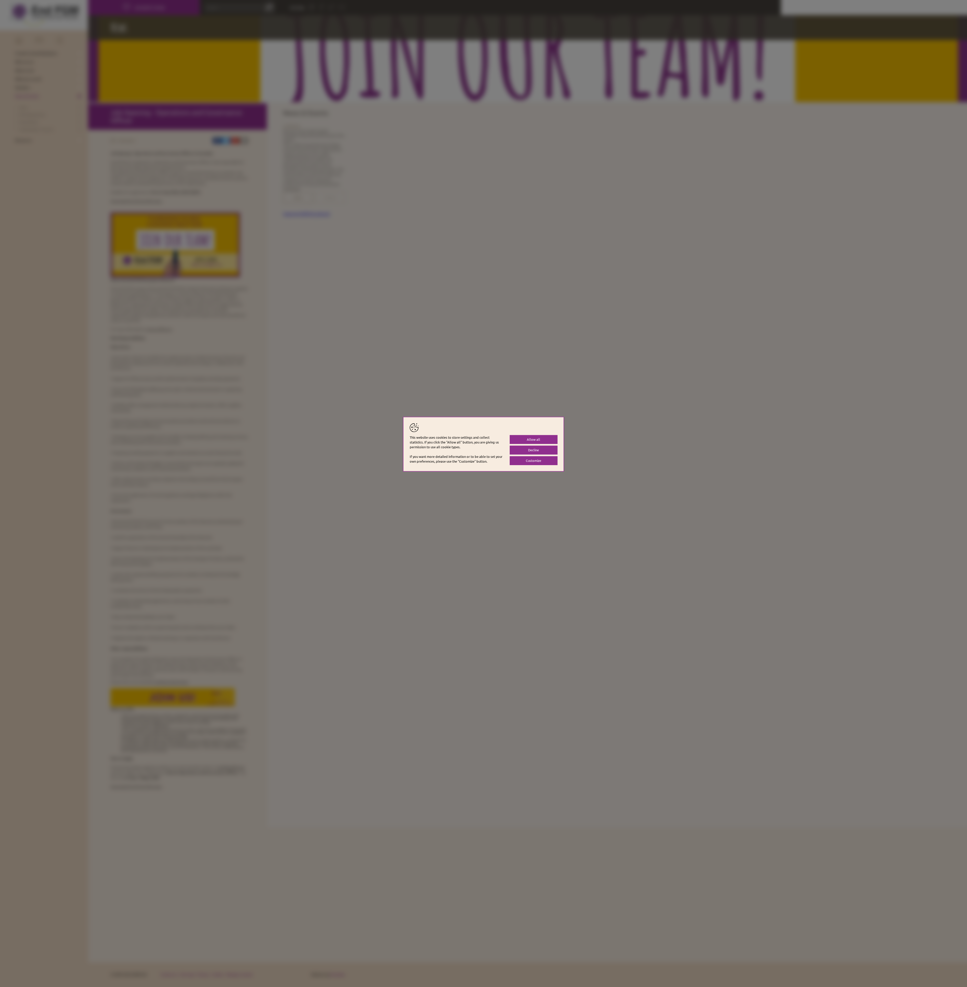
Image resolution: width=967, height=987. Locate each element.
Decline (533, 450)
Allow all (533, 439)
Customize (533, 460)
